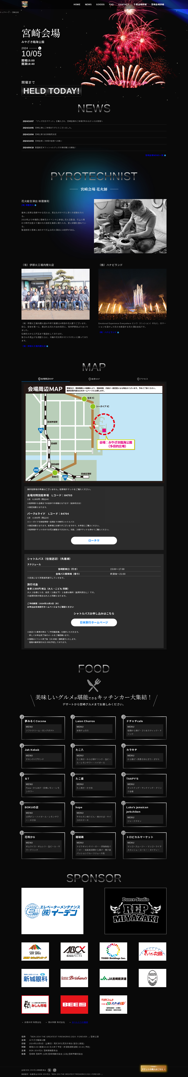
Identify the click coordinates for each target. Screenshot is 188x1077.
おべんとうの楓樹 (80, 1022)
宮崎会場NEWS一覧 (154, 155)
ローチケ (94, 540)
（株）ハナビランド (107, 332)
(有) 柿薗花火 (27, 205)
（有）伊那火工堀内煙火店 (33, 346)
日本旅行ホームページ (94, 622)
